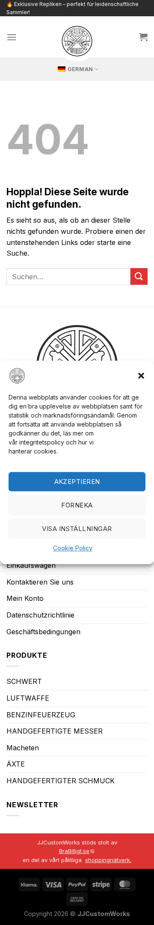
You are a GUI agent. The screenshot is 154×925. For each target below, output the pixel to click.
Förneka (76, 505)
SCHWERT (24, 681)
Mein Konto (25, 598)
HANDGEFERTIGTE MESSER (54, 731)
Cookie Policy (72, 548)
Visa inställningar (77, 529)
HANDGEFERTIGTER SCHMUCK (60, 780)
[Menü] (11, 37)
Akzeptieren (77, 481)
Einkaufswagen (31, 565)
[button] (141, 375)
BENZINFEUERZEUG (40, 714)
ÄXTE (15, 764)
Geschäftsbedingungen (43, 631)
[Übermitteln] (139, 276)
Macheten (22, 747)
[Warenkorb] (143, 36)
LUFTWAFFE (27, 698)
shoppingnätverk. (108, 859)
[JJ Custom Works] (77, 41)
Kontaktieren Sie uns (40, 582)
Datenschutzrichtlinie (40, 615)
